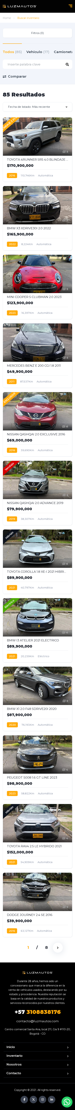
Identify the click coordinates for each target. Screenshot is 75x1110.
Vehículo (37, 52)
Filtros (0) (37, 33)
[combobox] (37, 107)
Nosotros (14, 1064)
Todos (12, 52)
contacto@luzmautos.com (37, 1021)
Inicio (10, 1047)
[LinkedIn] (51, 1099)
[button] (67, 1102)
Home (7, 18)
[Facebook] (24, 1099)
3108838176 (38, 1012)
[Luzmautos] (19, 6)
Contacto (13, 1073)
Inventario (14, 1055)
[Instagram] (42, 1099)
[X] (33, 1099)
